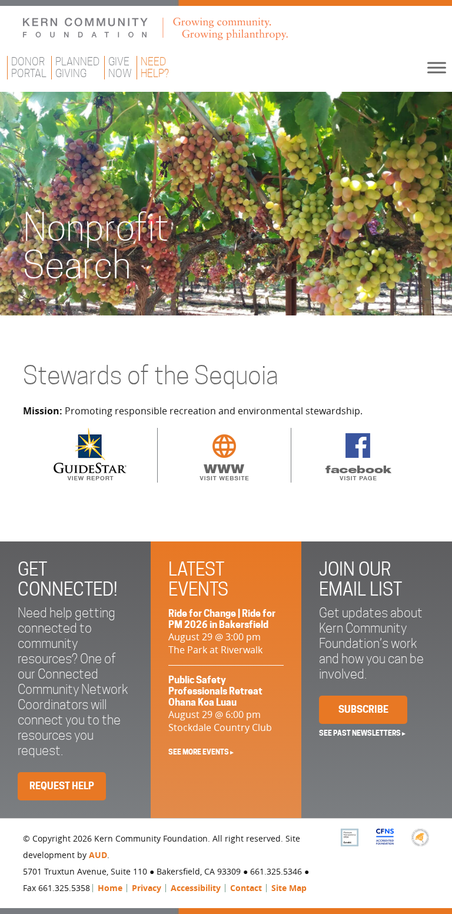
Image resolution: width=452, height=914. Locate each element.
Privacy (146, 887)
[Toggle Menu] (436, 67)
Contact (246, 887)
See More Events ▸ (201, 751)
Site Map (289, 887)
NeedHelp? (155, 67)
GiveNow (120, 67)
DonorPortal (28, 67)
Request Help (61, 786)
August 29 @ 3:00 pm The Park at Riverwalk (221, 632)
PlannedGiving (77, 67)
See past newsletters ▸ (362, 733)
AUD (98, 854)
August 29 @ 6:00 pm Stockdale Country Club (220, 704)
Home (110, 887)
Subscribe (363, 709)
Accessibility (196, 887)
